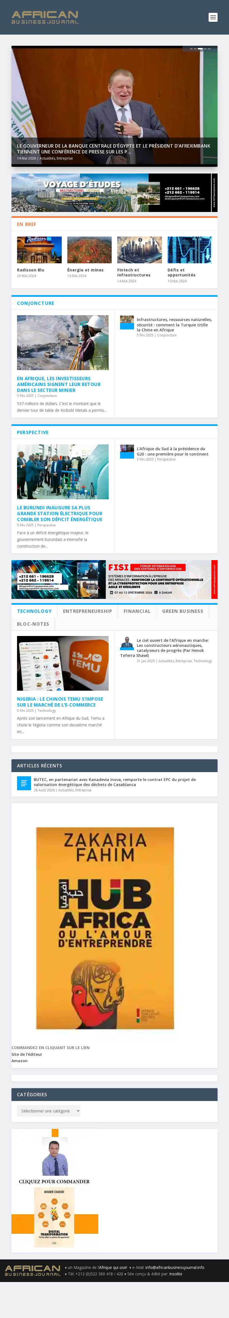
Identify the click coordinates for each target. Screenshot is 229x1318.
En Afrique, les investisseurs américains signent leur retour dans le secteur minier (59, 384)
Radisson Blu (30, 270)
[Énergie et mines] (89, 250)
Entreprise (65, 158)
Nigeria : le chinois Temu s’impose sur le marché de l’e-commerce (60, 702)
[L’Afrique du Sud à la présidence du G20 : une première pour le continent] (127, 452)
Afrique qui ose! (114, 1267)
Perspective (46, 525)
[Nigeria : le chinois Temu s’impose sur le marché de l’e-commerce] (63, 663)
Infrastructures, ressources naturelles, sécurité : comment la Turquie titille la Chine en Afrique (174, 324)
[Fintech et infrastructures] (139, 250)
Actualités (47, 158)
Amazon (19, 1060)
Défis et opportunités (182, 272)
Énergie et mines (85, 270)
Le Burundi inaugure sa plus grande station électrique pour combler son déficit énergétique (59, 513)
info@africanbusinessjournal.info (174, 1267)
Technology (46, 710)
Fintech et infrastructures (134, 272)
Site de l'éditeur (26, 1054)
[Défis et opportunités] (190, 250)
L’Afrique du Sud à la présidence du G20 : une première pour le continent (173, 451)
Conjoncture (47, 395)
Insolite (175, 1273)
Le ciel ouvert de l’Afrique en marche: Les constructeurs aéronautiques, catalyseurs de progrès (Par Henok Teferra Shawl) (164, 648)
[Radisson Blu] (39, 250)
